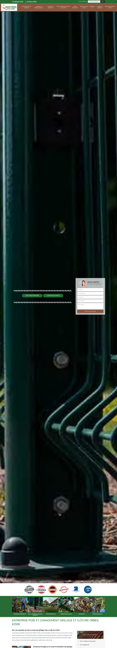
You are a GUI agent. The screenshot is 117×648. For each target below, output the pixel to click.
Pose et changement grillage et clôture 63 (63, 7)
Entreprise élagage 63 (99, 7)
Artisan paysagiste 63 (75, 7)
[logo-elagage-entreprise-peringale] (9, 7)
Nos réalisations (32, 295)
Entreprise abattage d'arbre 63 (26, 7)
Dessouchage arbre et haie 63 (110, 7)
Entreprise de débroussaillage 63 (38, 7)
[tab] (58, 324)
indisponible (18, 2)
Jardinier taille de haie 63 (84, 7)
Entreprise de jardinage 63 (51, 7)
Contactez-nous (53, 295)
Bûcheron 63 (92, 7)
